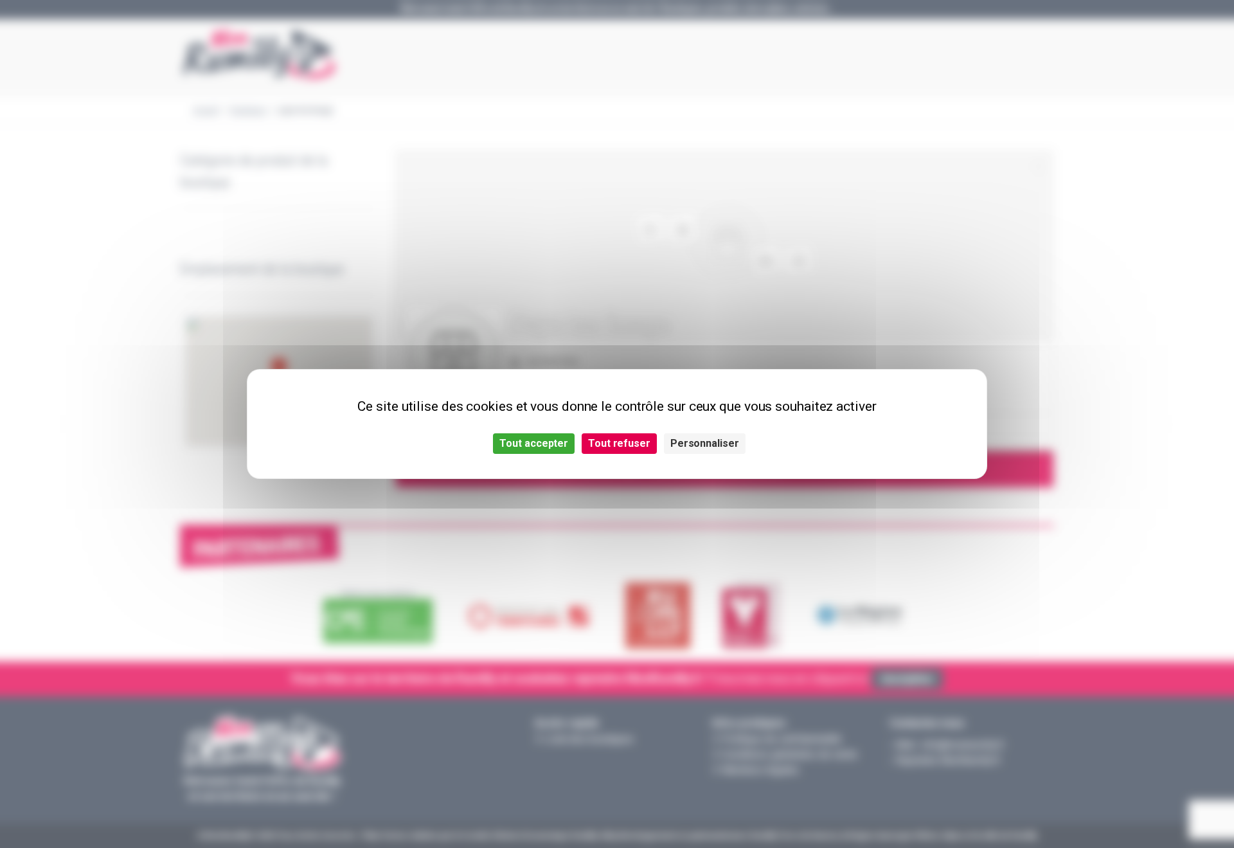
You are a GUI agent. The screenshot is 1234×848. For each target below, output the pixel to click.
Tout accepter (533, 443)
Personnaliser (704, 443)
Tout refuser (619, 443)
